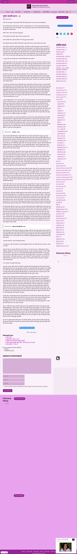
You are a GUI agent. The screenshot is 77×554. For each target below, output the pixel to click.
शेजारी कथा (58, 244)
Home (7, 12)
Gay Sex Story (60, 97)
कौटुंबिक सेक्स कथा (60, 209)
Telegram (5, 1)
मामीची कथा (19, 347)
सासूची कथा (59, 156)
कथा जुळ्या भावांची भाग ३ (61, 74)
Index (12, 12)
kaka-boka (59, 163)
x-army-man (59, 198)
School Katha (59, 186)
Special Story (59, 195)
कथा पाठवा (61, 12)
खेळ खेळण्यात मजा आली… (9, 350)
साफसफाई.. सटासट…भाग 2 (12, 339)
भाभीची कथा (59, 225)
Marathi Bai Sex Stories (62, 168)
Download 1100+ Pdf (62, 17)
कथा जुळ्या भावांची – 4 (61, 72)
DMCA (41, 551)
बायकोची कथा (60, 127)
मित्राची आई (59, 145)
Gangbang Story (60, 95)
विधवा (57, 237)
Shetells (58, 191)
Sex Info (58, 189)
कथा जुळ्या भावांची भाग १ (61, 79)
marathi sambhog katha (62, 177)
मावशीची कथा (60, 140)
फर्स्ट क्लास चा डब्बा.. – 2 (61, 49)
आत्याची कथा (60, 113)
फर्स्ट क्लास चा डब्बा (60, 52)
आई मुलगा (59, 104)
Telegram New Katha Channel (27, 327)
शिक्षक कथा (58, 241)
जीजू (58, 122)
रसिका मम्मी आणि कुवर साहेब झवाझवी (15, 341)
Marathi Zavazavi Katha (62, 179)
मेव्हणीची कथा (60, 150)
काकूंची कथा (60, 120)
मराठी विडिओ (46, 12)
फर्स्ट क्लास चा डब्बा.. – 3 (61, 47)
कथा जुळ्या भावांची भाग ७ (61, 59)
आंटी (58, 108)
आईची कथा (59, 106)
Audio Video (59, 88)
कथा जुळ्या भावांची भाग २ (61, 76)
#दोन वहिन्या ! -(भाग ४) (12, 344)
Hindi (67, 12)
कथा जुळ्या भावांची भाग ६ (61, 63)
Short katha (59, 193)
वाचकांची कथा (59, 234)
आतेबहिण (59, 111)
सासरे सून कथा (60, 154)
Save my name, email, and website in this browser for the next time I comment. (26, 386)
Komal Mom (60, 101)
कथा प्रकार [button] (18, 12)
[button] (70, 12)
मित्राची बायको (59, 227)
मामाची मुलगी (60, 134)
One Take (58, 184)
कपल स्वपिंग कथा (60, 200)
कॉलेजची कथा (59, 207)
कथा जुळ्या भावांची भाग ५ (61, 65)
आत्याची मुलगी (60, 115)
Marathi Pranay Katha (62, 175)
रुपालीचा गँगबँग (59, 54)
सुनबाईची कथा (60, 159)
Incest (5, 347)
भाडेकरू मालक (59, 223)
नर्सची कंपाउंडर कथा (60, 218)
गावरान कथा (58, 214)
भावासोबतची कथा (61, 131)
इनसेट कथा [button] (27, 12)
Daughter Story (60, 92)
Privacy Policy (29, 551)
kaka (57, 161)
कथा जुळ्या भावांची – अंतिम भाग (63, 56)
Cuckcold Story (60, 90)
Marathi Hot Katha (40, 6)
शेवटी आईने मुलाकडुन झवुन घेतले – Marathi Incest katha (20, 342)
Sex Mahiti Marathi (19, 398)
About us (23, 551)
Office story (59, 182)
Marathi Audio (60, 166)
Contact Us (53, 551)
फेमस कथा (58, 221)
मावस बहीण (59, 143)
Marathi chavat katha (62, 170)
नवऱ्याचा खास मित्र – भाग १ (62, 61)
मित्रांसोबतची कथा (61, 147)
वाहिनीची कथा (60, 152)
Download (71, 1)
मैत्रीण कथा (58, 230)
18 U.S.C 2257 (46, 551)
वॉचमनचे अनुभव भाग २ (61, 81)
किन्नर (57, 205)
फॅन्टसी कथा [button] (36, 12)
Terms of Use (36, 551)
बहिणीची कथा (60, 124)
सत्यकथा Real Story (61, 246)
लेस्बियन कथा (59, 232)
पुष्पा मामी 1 (9, 337)
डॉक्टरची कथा (59, 216)
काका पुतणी (59, 118)
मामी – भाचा (60, 136)
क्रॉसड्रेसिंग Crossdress (61, 211)
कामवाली (58, 202)
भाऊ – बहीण (60, 129)
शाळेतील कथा (59, 239)
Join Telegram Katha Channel (65, 25)
